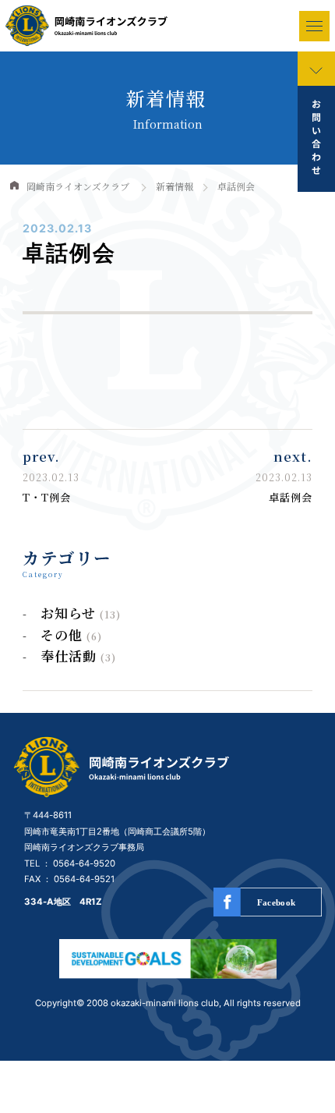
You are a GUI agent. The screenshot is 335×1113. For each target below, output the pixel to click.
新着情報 (174, 186)
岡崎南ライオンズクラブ (77, 186)
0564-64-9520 (84, 863)
